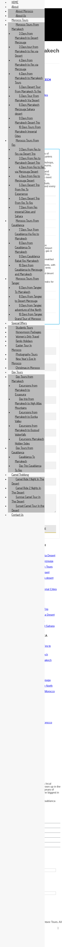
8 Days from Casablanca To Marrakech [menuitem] (24, 247)
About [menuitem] (15, 6)
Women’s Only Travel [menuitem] (27, 336)
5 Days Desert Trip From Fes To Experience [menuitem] (27, 189)
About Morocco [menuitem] (24, 11)
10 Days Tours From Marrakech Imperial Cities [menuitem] (28, 131)
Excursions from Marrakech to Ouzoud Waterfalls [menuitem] (27, 430)
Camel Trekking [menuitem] (20, 474)
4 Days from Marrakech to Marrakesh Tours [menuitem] (29, 78)
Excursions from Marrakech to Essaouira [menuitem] (26, 390)
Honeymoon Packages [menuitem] (28, 332)
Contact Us (48, 928)
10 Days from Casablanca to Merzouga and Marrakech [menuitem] (28, 269)
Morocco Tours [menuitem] (20, 20)
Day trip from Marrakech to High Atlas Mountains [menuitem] (28, 403)
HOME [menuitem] (15, 2)
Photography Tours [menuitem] (27, 354)
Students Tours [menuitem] (24, 327)
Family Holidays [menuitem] (24, 341)
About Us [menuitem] (21, 15)
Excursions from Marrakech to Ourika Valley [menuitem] (26, 416)
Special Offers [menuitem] (19, 323)
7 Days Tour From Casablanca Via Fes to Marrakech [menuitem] (27, 234)
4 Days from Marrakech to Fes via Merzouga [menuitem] (26, 64)
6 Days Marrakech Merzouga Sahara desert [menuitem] (27, 109)
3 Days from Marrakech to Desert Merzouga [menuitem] (26, 38)
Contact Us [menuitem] (17, 515)
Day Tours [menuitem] (17, 372)
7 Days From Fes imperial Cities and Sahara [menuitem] (26, 211)
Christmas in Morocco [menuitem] (28, 367)
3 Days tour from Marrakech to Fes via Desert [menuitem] (26, 51)
